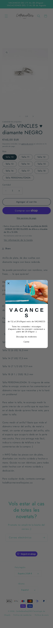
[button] (8, 283)
